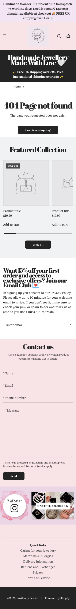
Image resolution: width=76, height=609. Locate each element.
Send (14, 476)
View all (38, 244)
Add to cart (11, 224)
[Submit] (70, 325)
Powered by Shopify (57, 598)
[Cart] (68, 36)
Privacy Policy (11, 466)
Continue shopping (38, 130)
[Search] (59, 36)
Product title (12, 211)
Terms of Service (35, 466)
